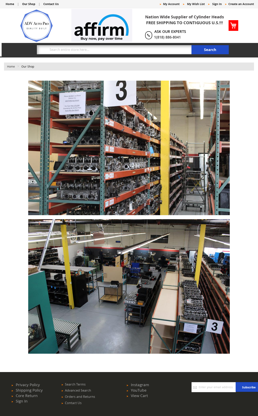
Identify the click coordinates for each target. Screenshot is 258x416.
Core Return (27, 395)
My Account (171, 4)
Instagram (140, 384)
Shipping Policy (29, 390)
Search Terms (75, 384)
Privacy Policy (28, 384)
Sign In (217, 4)
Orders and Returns (80, 396)
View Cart (139, 395)
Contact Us (51, 4)
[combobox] (114, 49)
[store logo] (36, 26)
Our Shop (28, 4)
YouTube (139, 390)
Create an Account (241, 4)
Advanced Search (78, 390)
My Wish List (196, 4)
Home (10, 4)
